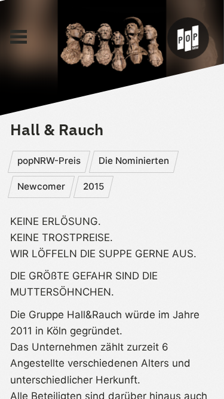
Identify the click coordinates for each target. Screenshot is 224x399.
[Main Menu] (18, 37)
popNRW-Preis (49, 160)
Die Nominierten (134, 160)
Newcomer (41, 186)
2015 (93, 186)
